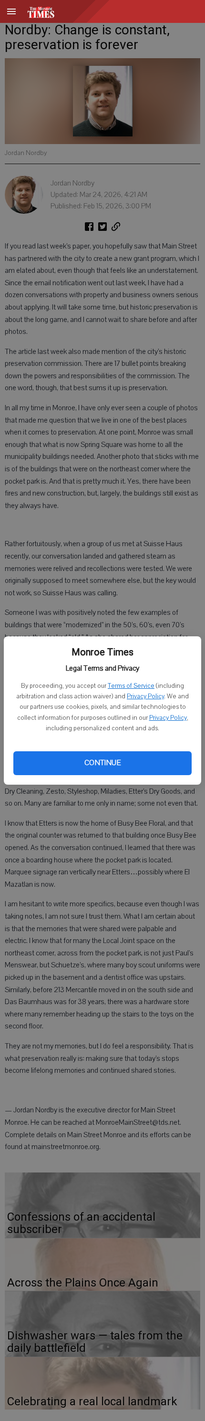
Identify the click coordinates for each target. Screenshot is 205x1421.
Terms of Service (131, 686)
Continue (102, 763)
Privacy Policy (145, 696)
